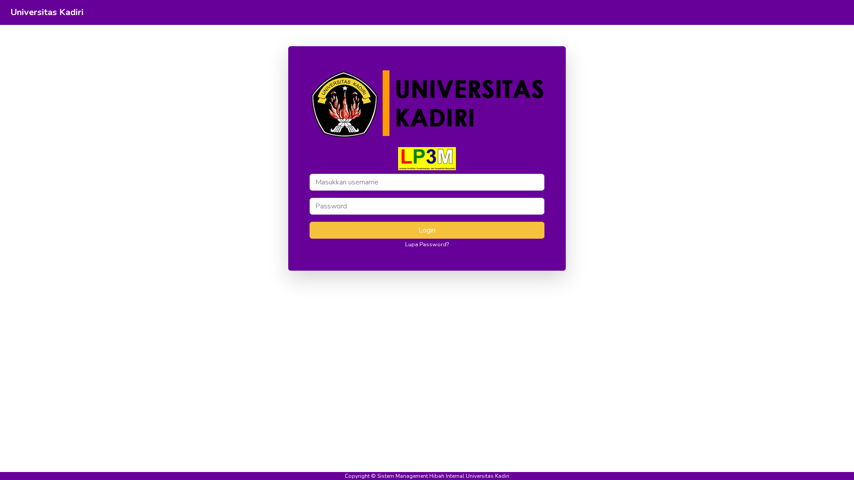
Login (427, 230)
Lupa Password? (427, 244)
